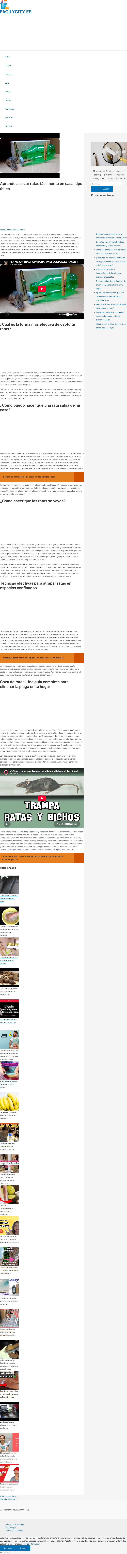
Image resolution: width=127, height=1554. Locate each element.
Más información (32, 1544)
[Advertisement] (63, 31)
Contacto (9, 126)
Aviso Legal (11, 1527)
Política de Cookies (14, 1530)
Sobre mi (9, 118)
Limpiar (8, 65)
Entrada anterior (8, 1496)
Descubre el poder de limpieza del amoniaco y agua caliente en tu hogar (111, 285)
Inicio (7, 57)
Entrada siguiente (9, 1499)
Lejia (7, 83)
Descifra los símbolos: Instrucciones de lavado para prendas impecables (108, 273)
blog (3, 230)
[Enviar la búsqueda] (95, 189)
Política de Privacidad (14, 1524)
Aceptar (23, 1548)
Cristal (8, 100)
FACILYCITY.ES (16, 11)
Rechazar (8, 1548)
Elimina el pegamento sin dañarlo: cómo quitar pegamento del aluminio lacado (111, 316)
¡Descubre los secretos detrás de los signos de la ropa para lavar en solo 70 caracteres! (111, 261)
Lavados (8, 74)
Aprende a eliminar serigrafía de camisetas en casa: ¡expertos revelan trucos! (110, 296)
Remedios (9, 109)
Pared (7, 91)
